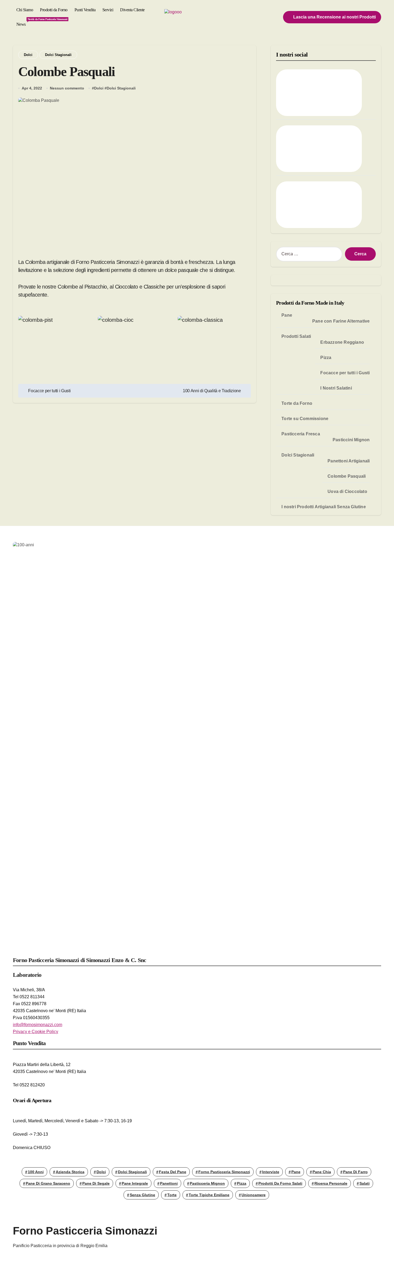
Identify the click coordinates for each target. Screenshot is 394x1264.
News (22, 22)
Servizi (107, 10)
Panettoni (169, 1183)
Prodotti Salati (296, 336)
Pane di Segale (96, 1183)
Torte (172, 1195)
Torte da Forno (296, 403)
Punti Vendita (85, 10)
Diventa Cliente (132, 10)
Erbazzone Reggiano (342, 342)
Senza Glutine (142, 1195)
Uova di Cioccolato (347, 491)
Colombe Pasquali (347, 476)
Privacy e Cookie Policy (35, 1031)
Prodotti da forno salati (280, 1183)
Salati (364, 1183)
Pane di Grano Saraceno (48, 1183)
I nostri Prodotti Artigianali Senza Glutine (323, 506)
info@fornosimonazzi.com (37, 1024)
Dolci (28, 55)
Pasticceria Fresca (300, 434)
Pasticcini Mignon (351, 439)
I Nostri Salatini (336, 388)
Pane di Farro (355, 1172)
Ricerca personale (330, 1183)
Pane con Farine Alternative (341, 321)
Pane (286, 315)
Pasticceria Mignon (207, 1183)
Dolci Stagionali (58, 55)
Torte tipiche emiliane (209, 1195)
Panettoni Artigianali (349, 461)
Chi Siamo (24, 10)
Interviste (270, 1172)
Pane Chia (322, 1172)
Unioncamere (253, 1195)
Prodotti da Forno (54, 10)
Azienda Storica (70, 1172)
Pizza (325, 357)
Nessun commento (67, 88)
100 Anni (36, 1172)
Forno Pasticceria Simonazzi (224, 1172)
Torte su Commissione (304, 418)
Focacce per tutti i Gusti (345, 373)
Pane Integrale (135, 1183)
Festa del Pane (172, 1172)
